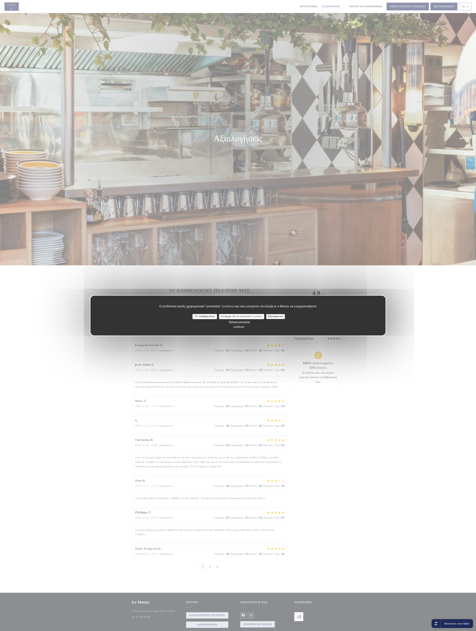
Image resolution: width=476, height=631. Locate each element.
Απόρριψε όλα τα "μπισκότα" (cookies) (241, 316)
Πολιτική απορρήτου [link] (239, 321)
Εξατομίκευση (275, 316)
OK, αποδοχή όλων (204, 316)
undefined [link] (238, 326)
